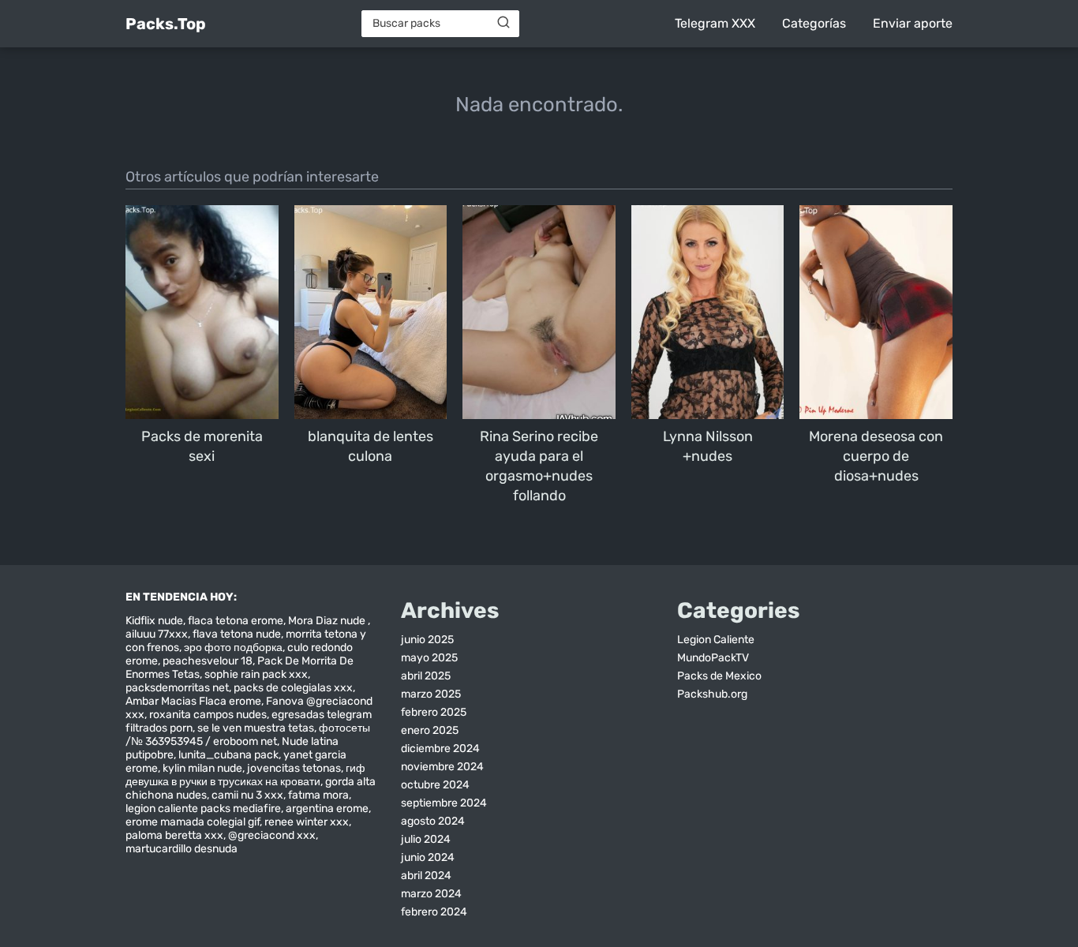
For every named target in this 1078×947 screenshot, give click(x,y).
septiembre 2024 (444, 803)
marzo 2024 (431, 893)
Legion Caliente (715, 639)
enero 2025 (430, 730)
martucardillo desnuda (181, 848)
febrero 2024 (434, 912)
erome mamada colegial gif (192, 822)
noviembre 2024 (442, 766)
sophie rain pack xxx (256, 674)
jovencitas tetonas (294, 768)
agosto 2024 (433, 821)
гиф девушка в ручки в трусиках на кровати (245, 775)
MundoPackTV (713, 657)
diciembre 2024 (440, 748)
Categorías (814, 23)
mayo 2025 (429, 657)
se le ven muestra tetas (255, 728)
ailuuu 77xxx (156, 634)
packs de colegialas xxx (293, 687)
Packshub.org (712, 694)
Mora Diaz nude (328, 620)
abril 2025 (426, 676)
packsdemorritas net (177, 687)
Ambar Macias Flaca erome (193, 701)
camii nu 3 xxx (247, 795)
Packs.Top (165, 23)
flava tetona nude (237, 634)
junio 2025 (427, 639)
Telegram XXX (715, 23)
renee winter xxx (306, 822)
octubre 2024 (435, 785)
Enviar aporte (913, 23)
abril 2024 (426, 875)
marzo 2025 (431, 694)
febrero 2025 (433, 712)
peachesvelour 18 (208, 661)
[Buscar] (503, 23)
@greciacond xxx (272, 835)
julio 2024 (426, 839)
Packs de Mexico (719, 676)
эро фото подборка (233, 647)
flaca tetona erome (235, 620)
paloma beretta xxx (174, 835)
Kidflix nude (154, 620)
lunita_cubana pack (228, 755)
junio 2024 (428, 857)
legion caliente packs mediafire (203, 808)
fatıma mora (318, 795)
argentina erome (327, 808)
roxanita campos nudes (208, 714)
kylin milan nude (202, 768)
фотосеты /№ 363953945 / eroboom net (247, 734)
